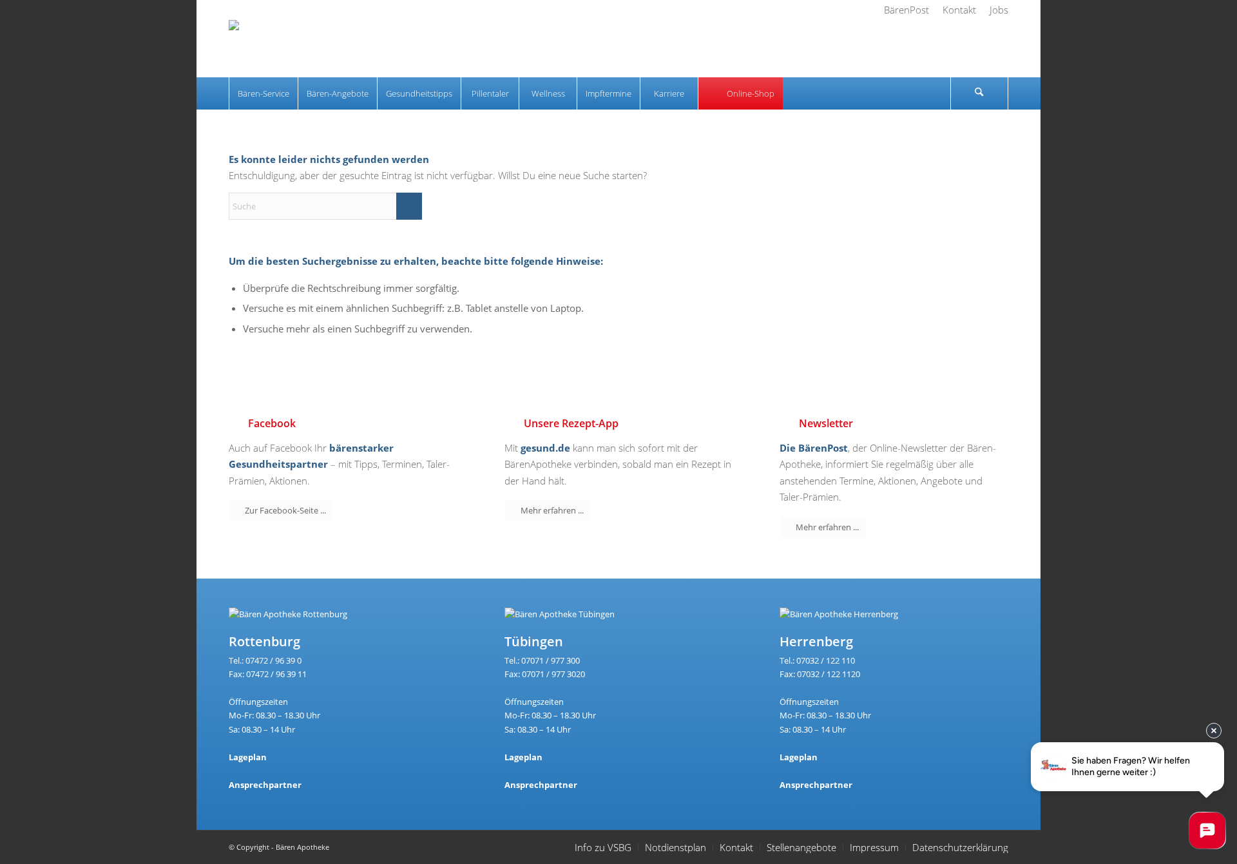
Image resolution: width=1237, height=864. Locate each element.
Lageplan (248, 757)
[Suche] (979, 93)
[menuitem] (906, 9)
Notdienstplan (675, 847)
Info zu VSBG (603, 847)
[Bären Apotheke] (268, 48)
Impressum (874, 847)
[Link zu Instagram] (976, 48)
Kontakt (736, 847)
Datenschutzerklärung (960, 847)
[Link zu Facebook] (953, 48)
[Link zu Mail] (998, 48)
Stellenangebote (801, 847)
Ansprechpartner (265, 785)
